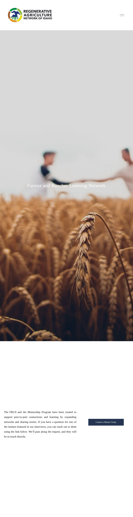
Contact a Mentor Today (106, 422)
